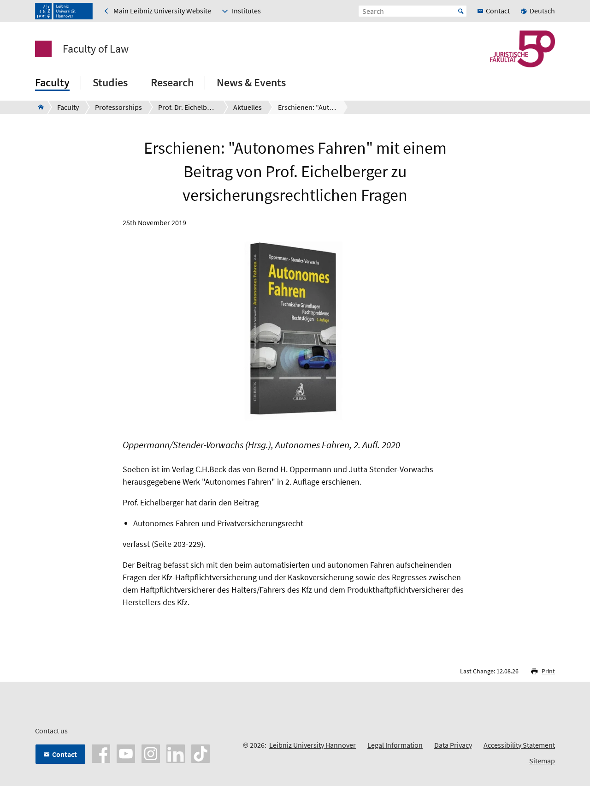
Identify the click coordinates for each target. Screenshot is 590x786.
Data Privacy (453, 745)
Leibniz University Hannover (312, 745)
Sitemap (542, 760)
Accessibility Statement (519, 745)
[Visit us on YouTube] (126, 752)
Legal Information (395, 745)
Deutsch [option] (542, 10)
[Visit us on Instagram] (150, 752)
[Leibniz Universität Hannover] (64, 11)
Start (460, 11)
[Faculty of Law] (38, 107)
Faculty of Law (96, 48)
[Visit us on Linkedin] (175, 752)
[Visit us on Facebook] (101, 752)
